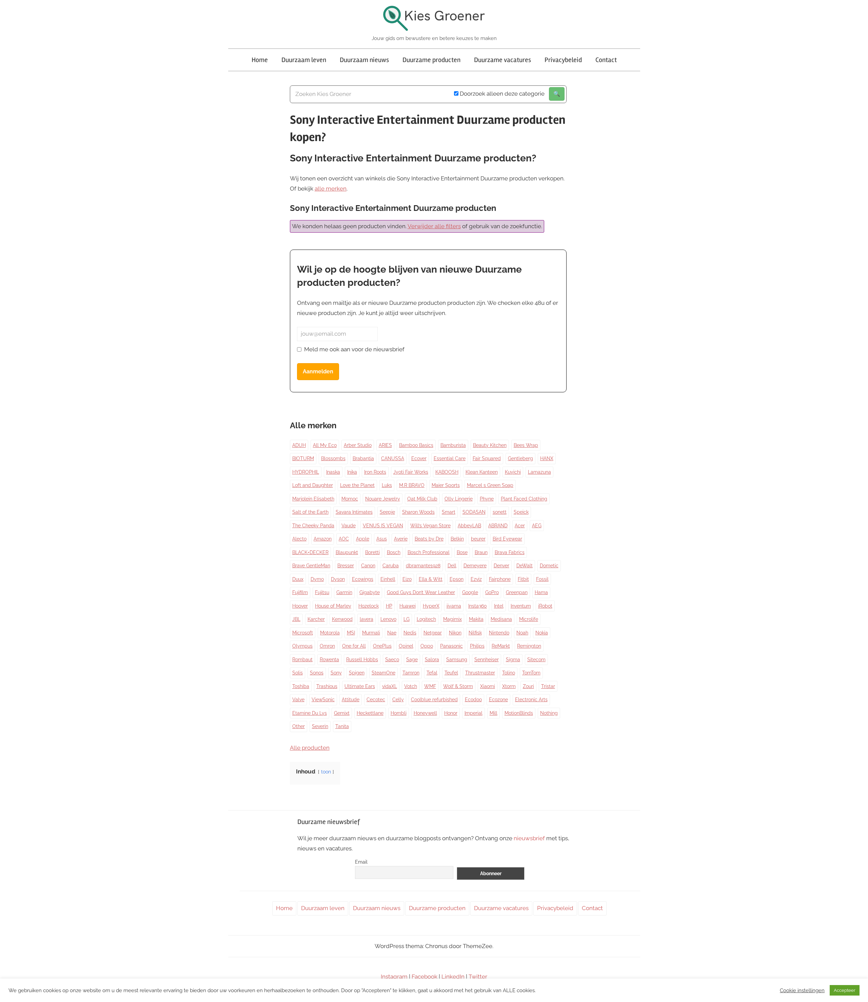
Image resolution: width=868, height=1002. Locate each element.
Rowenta (329, 659)
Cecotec (376, 699)
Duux (297, 579)
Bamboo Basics (416, 445)
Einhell (387, 579)
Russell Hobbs (362, 659)
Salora (432, 659)
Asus (381, 539)
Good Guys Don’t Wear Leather (421, 592)
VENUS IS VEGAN (383, 525)
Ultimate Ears (359, 686)
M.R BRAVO (412, 485)
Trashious (326, 686)
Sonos (316, 672)
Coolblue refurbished (434, 699)
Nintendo (499, 632)
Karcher (316, 619)
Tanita (342, 726)
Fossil (542, 579)
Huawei (407, 606)
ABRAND (498, 525)
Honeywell (425, 713)
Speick (521, 512)
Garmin (344, 592)
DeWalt (524, 565)
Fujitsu (322, 592)
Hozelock (368, 606)
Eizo (407, 579)
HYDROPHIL (305, 472)
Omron (327, 646)
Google (470, 592)
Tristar (548, 686)
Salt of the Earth (310, 512)
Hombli (399, 713)
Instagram (394, 976)
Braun (481, 552)
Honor (450, 713)
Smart (448, 512)
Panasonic (451, 646)
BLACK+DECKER (310, 552)
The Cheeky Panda (313, 525)
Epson (456, 579)
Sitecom (536, 659)
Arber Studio (358, 445)
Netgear (432, 632)
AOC (344, 539)
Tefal (432, 672)
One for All (354, 646)
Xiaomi (487, 686)
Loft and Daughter (312, 485)
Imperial (473, 713)
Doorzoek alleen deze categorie (501, 93)
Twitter (478, 976)
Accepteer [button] (844, 990)
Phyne (487, 499)
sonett (500, 512)
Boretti (372, 552)
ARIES (385, 445)
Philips (477, 646)
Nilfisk (475, 632)
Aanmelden (318, 371)
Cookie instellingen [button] (802, 990)
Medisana (501, 619)
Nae (391, 632)
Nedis (409, 632)
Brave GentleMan (311, 565)
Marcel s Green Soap (490, 485)
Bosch (393, 552)
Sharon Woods (418, 512)
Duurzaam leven (303, 60)
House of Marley (333, 606)
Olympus (302, 646)
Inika (352, 472)
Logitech (426, 619)
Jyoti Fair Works (410, 472)
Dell (452, 565)
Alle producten (310, 747)
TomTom (531, 672)
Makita (476, 619)
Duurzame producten (431, 60)
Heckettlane (370, 713)
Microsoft (302, 632)
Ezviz (476, 579)
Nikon (455, 632)
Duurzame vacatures (502, 60)
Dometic (549, 565)
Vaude (348, 525)
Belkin (457, 539)
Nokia (541, 632)
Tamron (410, 672)
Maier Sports (446, 485)
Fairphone (500, 579)
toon (326, 771)
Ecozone (498, 699)
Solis (297, 672)
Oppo (426, 646)
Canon (368, 565)
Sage (412, 659)
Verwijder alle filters (434, 226)
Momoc (349, 499)
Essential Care (450, 458)
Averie (401, 539)
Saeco (392, 659)
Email (361, 862)
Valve (298, 699)
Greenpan (517, 592)
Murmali (371, 632)
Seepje (387, 512)
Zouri (528, 686)
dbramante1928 (423, 565)
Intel (499, 606)
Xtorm (509, 686)
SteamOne (383, 672)
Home (260, 60)
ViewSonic (323, 699)
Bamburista (453, 445)
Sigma (513, 659)
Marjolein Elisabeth (313, 499)
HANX (546, 458)
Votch (410, 686)
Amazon (323, 539)
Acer (520, 525)
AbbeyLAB (469, 525)
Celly (398, 699)
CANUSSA (392, 458)
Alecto (299, 539)
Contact (606, 60)
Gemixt (342, 713)
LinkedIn (453, 976)
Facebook (424, 976)
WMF (430, 686)
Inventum (521, 606)
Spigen (356, 672)
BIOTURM (303, 458)
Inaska (333, 472)
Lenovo (388, 619)
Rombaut (302, 659)
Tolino (508, 672)
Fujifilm (300, 592)
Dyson (338, 579)
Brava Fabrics (510, 552)
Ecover (419, 458)
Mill (493, 713)
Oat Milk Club (422, 499)
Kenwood (342, 619)
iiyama (454, 606)
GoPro (492, 592)
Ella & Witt (430, 579)
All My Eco (325, 445)
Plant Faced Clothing (524, 499)
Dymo (317, 579)
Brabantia (363, 458)
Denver (501, 565)
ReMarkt (501, 646)
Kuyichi (513, 472)
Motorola (330, 632)
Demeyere (475, 565)
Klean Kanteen (482, 472)
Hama (541, 592)
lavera (366, 619)
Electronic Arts (531, 699)
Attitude (350, 699)
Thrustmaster (480, 672)
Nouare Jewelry (382, 499)
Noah (522, 632)
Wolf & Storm (458, 686)
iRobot (545, 606)
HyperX (431, 606)
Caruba (390, 565)
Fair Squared (487, 458)
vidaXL (389, 686)
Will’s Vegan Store (430, 525)
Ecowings (362, 579)
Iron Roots (375, 472)
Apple (362, 539)
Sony (336, 672)
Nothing (549, 713)
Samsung (456, 659)
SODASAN (474, 512)
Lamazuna (539, 472)
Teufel (451, 672)
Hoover (300, 606)
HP (389, 606)
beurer (478, 539)
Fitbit (523, 579)
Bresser (345, 565)
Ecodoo (473, 699)
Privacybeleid (563, 60)
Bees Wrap (526, 445)
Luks (387, 485)
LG (406, 619)
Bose (462, 552)
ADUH (299, 445)
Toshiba (300, 686)
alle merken (331, 188)
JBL (296, 619)
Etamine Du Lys (309, 713)
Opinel (406, 646)
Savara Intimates (354, 512)
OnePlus (382, 646)
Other (298, 726)
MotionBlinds (519, 713)
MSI (351, 632)
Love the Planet (357, 485)
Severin (320, 726)
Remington (529, 646)
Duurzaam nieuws (364, 60)
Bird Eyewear (507, 539)
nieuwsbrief (529, 838)
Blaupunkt (347, 552)
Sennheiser (486, 659)
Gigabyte (369, 592)
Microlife (528, 619)
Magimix (452, 619)
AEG (536, 525)
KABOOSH (446, 472)
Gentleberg (520, 458)
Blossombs (333, 458)
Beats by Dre (429, 539)
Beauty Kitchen (490, 445)
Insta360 (477, 606)
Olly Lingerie (459, 499)
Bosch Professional (429, 552)
